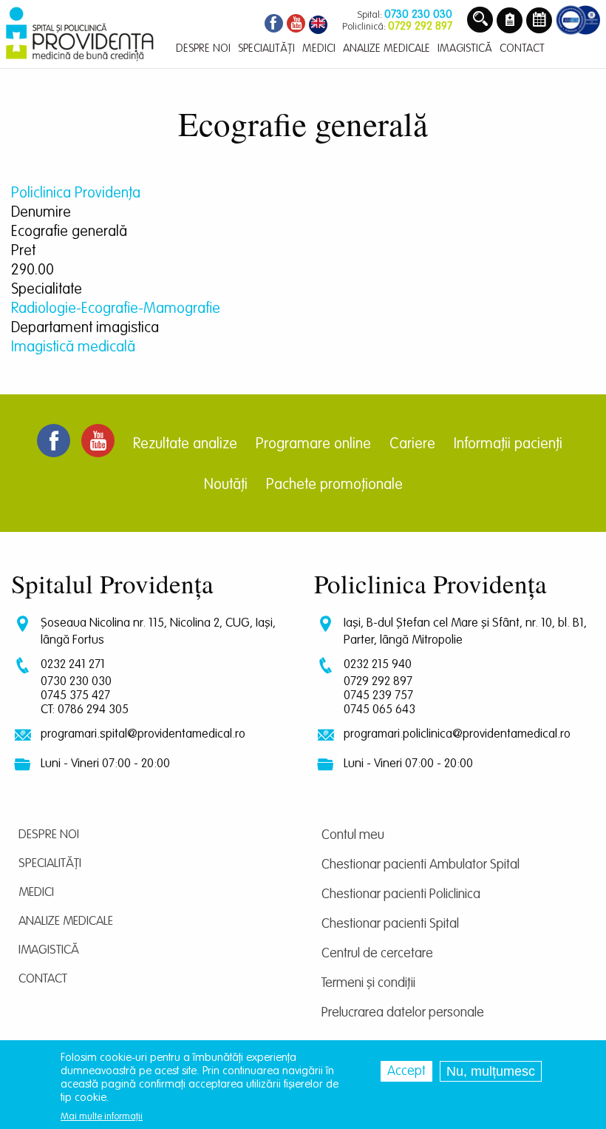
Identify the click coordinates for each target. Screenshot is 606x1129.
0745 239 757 (378, 696)
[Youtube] (296, 25)
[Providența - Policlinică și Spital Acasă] (80, 34)
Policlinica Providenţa (75, 193)
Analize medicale (65, 921)
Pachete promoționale (334, 485)
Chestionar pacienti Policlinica (400, 894)
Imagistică (48, 950)
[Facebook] (272, 25)
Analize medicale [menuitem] (386, 48)
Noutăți (226, 485)
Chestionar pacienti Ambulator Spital (420, 865)
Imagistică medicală (73, 347)
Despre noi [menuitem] (203, 48)
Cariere (412, 444)
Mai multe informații (102, 1117)
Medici (36, 892)
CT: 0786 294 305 (85, 710)
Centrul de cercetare (377, 953)
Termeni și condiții (368, 983)
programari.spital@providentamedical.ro (143, 734)
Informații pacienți (508, 444)
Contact (42, 979)
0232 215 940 (378, 664)
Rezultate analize (185, 444)
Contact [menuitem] (522, 48)
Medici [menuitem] (319, 48)
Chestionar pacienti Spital (390, 924)
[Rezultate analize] (509, 21)
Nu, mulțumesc (490, 1071)
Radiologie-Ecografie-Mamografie (115, 309)
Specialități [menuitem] (266, 48)
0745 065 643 (379, 710)
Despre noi (48, 835)
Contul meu (352, 835)
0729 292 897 (378, 681)
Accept (406, 1071)
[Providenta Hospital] (318, 25)
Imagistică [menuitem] (465, 48)
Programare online (313, 444)
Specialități (49, 863)
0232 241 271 (73, 664)
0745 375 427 (75, 696)
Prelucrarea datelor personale (402, 1013)
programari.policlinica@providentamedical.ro (457, 734)
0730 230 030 (76, 681)
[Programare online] (539, 21)
